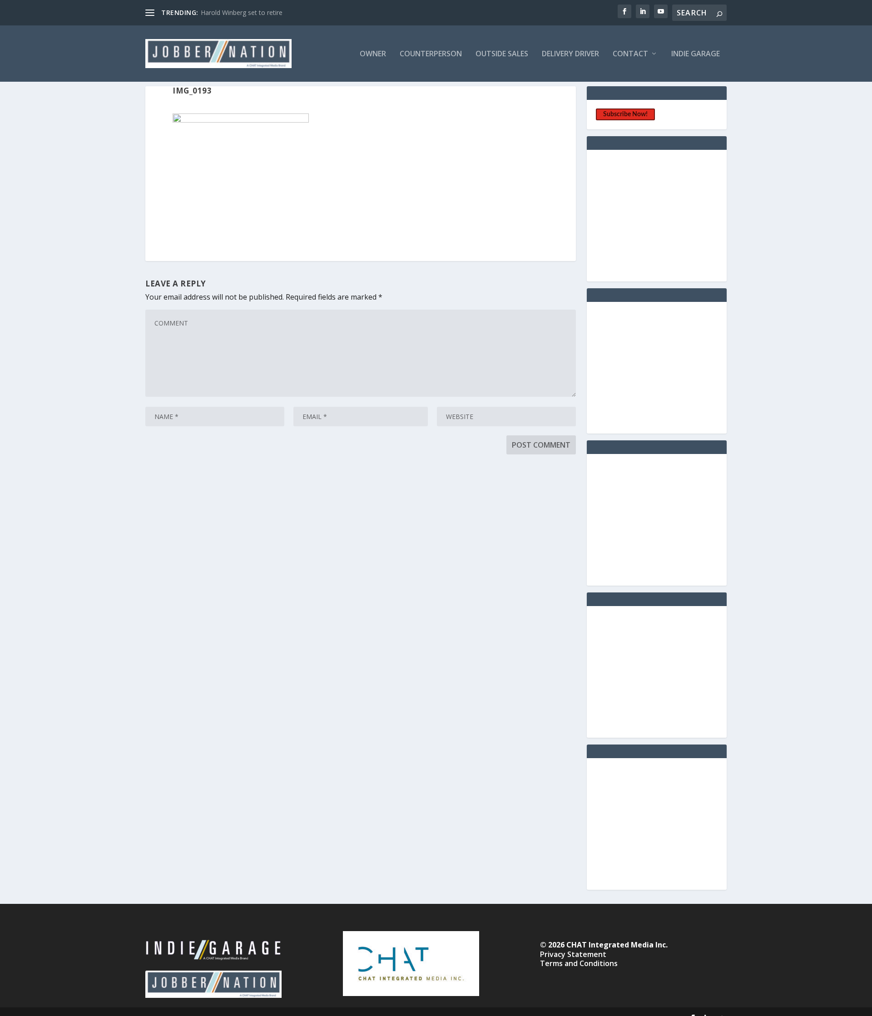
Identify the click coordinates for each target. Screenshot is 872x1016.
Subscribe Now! (625, 114)
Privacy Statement (573, 954)
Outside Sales (502, 54)
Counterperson (431, 54)
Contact (630, 54)
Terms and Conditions (579, 963)
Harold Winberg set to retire (241, 12)
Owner (373, 54)
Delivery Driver (570, 54)
